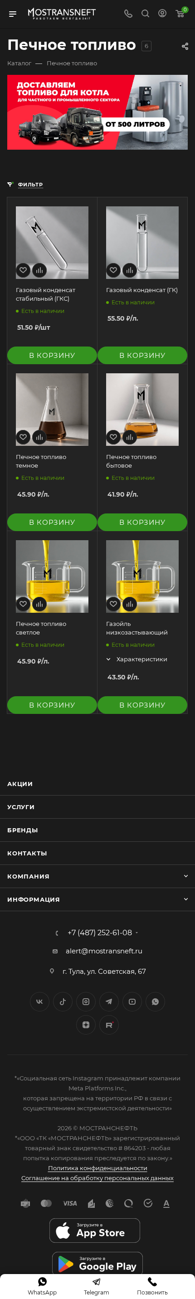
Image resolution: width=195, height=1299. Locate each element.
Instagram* (86, 1001)
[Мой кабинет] (162, 14)
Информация (33, 899)
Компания (28, 876)
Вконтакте (39, 1001)
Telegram (109, 1001)
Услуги (21, 807)
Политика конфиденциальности (97, 1168)
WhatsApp (155, 1001)
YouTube (132, 1001)
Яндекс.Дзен (86, 1025)
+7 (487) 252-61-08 (100, 933)
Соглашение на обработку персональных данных (97, 1178)
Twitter (63, 1001)
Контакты (27, 853)
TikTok (109, 1025)
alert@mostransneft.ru (104, 951)
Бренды (22, 830)
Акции (20, 783)
